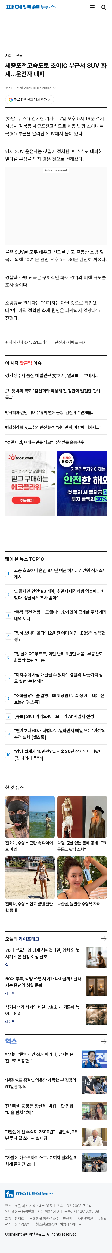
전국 (19, 55)
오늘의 (22, 939)
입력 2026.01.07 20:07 (34, 88)
